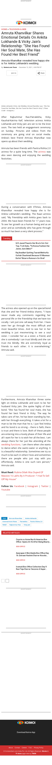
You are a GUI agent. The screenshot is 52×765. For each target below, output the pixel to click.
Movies (44, 751)
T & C (30, 748)
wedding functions (10, 444)
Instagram (32, 486)
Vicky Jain (27, 525)
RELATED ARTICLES (11, 533)
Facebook (19, 486)
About (11, 748)
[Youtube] (33, 728)
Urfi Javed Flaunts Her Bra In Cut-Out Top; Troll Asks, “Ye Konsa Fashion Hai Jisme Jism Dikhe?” (32, 246)
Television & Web (17, 29)
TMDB (34, 753)
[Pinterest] (26, 728)
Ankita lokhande (31, 518)
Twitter (45, 486)
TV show (18, 753)
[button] (41, 73)
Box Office (20, 546)
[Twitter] (8, 513)
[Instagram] (22, 728)
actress (42, 151)
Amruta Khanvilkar (15, 518)
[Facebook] (3, 513)
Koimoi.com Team (10, 67)
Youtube (5, 489)
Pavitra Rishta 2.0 (36, 522)
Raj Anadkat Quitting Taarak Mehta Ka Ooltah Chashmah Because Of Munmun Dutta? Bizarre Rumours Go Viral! (33, 255)
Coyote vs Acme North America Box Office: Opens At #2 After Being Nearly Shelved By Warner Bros (32, 540)
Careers (24, 748)
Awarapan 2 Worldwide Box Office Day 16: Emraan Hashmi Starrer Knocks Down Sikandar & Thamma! (32, 554)
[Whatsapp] (12, 513)
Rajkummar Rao (15, 525)
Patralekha (23, 522)
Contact (17, 748)
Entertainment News (10, 522)
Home (4, 29)
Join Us (13, 73)
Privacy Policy (38, 748)
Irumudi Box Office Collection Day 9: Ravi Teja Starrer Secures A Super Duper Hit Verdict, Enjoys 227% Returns (33, 568)
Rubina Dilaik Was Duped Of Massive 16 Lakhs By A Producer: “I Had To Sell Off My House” (25, 476)
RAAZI (5, 525)
